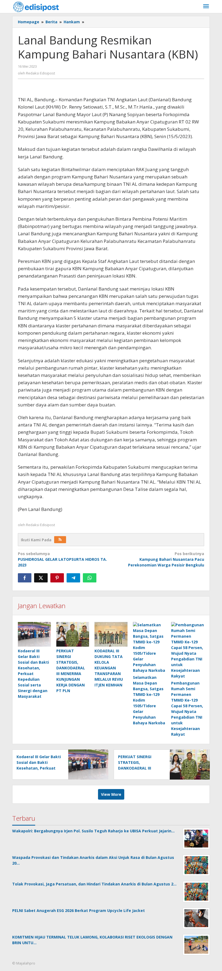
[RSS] (60, 539)
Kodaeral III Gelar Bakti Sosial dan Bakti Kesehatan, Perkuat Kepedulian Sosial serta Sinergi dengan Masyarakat (33, 673)
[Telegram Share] (73, 577)
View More (111, 794)
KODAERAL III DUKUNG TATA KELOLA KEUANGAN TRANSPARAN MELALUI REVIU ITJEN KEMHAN (108, 667)
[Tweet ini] (41, 577)
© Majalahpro (23, 963)
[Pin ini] (57, 577)
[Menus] (206, 6)
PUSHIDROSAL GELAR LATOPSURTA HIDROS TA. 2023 (62, 559)
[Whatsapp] (89, 577)
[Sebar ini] (24, 577)
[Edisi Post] (36, 6)
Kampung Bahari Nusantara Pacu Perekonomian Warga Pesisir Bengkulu (166, 559)
